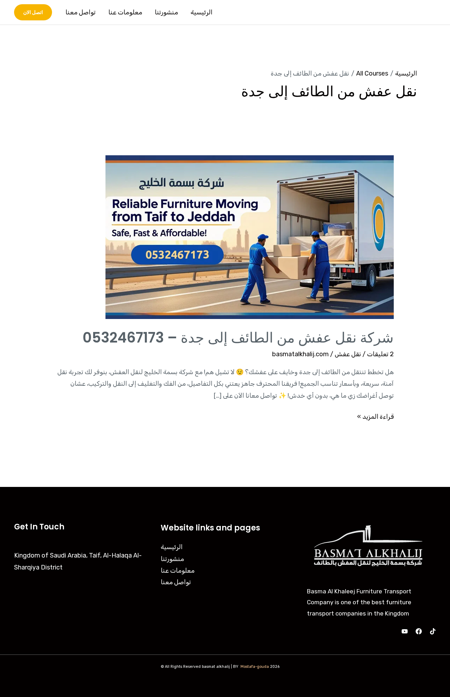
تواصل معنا (80, 12)
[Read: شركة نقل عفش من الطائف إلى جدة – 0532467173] (249, 237)
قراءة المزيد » (375, 416)
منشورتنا (166, 12)
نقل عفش (348, 354)
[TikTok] (433, 631)
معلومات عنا (125, 12)
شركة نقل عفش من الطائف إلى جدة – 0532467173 (238, 337)
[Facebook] (419, 631)
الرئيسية (201, 12)
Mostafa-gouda (254, 666)
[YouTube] (404, 631)
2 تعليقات (380, 354)
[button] (33, 12)
